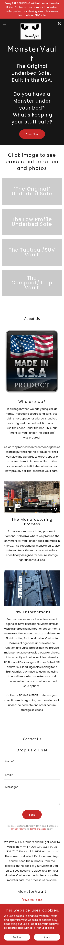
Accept (47, 937)
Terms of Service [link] (38, 828)
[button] (6, 23)
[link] (32, 23)
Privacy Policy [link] (18, 828)
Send (32, 814)
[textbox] (32, 761)
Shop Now (32, 134)
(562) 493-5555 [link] (32, 900)
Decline (17, 937)
